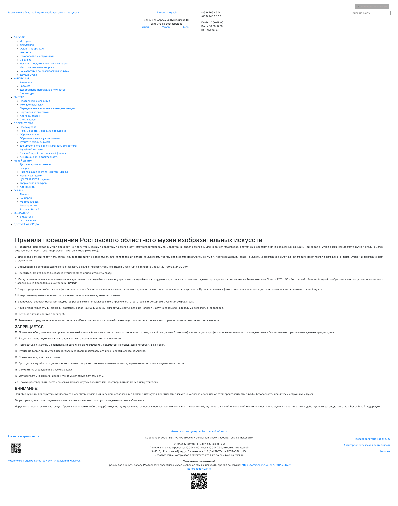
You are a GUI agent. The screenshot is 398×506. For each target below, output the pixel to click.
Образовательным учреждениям (40, 138)
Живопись (26, 82)
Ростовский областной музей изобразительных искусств (43, 12)
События (166, 27)
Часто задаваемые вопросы (37, 67)
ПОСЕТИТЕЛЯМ (23, 123)
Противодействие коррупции (372, 438)
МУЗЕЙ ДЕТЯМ (23, 160)
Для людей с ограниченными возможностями (48, 145)
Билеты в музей (167, 12)
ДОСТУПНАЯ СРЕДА (26, 224)
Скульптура (27, 93)
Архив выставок (30, 115)
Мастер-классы (29, 201)
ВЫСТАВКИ (20, 97)
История (25, 41)
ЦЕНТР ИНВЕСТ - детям (35, 179)
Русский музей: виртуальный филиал (43, 153)
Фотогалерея (28, 220)
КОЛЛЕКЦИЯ (21, 78)
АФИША (18, 190)
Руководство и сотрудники (37, 56)
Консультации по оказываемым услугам (44, 71)
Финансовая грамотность (23, 436)
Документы (27, 44)
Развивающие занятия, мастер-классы (44, 171)
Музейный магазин (31, 149)
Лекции (24, 194)
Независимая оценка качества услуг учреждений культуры (44, 460)
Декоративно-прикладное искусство (43, 89)
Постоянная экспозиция (35, 100)
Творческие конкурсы (33, 183)
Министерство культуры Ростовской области (199, 431)
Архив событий (29, 209)
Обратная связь (29, 134)
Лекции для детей (31, 175)
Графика (25, 85)
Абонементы (27, 186)
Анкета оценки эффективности (39, 156)
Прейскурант (28, 127)
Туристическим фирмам (35, 141)
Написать (385, 451)
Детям (186, 27)
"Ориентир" (375, 502)
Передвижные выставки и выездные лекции (47, 108)
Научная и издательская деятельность (44, 63)
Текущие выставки (31, 104)
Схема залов (28, 119)
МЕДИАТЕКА (21, 212)
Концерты (26, 197)
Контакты (26, 52)
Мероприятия (28, 205)
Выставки (146, 27)
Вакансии (26, 59)
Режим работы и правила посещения (43, 130)
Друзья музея (28, 74)
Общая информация (32, 48)
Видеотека (26, 216)
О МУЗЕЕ (19, 37)
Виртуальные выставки (34, 112)
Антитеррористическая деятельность (367, 445)
